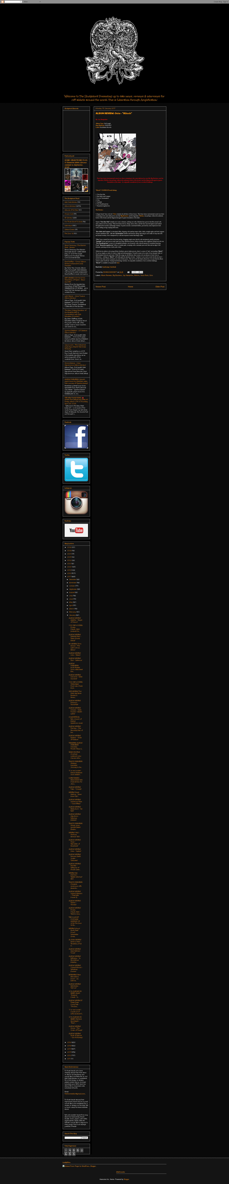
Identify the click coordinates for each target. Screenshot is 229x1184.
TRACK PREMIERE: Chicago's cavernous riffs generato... (76, 885)
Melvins (137, 275)
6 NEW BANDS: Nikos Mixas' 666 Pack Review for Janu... (76, 781)
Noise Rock (144, 275)
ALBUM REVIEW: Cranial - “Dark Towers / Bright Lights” (75, 711)
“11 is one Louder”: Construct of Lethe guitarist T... (76, 1012)
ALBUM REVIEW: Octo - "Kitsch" (75, 654)
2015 (69, 1046)
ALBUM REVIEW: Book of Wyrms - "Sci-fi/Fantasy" (76, 1036)
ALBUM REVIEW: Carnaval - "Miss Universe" (75, 677)
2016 (69, 1042)
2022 (69, 560)
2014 (69, 1049)
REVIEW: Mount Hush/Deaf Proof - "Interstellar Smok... (74, 932)
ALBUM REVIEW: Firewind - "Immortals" (75, 703)
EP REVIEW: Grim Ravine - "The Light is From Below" (75, 647)
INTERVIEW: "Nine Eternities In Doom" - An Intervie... (75, 978)
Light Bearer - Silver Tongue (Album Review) (75, 297)
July (71, 596)
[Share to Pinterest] (142, 272)
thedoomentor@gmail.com (75, 1094)
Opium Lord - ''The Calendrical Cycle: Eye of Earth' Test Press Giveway (75, 347)
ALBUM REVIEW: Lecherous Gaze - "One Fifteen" (75, 802)
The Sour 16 (69, 233)
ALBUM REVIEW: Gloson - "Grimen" (75, 903)
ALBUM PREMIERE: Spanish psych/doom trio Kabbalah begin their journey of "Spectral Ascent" (76, 381)
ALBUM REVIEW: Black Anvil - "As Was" (75, 809)
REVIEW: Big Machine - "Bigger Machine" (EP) (75, 876)
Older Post (159, 287)
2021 (69, 564)
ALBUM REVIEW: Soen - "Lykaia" (75, 850)
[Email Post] (128, 272)
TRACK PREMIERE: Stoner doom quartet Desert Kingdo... (76, 826)
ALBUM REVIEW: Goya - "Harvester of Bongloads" (75, 843)
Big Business (117, 275)
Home (130, 287)
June (71, 599)
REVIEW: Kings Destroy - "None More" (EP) (75, 794)
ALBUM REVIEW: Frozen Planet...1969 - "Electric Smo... (75, 911)
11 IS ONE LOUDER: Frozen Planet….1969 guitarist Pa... (76, 628)
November (73, 583)
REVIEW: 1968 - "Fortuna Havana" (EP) (74, 835)
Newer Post (101, 287)
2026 (69, 547)
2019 (69, 570)
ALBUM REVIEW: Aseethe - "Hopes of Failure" (75, 620)
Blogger (126, 1179)
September (73, 589)
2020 (69, 567)
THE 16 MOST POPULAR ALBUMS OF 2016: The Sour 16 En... (75, 921)
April (71, 605)
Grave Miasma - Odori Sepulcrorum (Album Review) (75, 364)
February (72, 612)
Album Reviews (106, 275)
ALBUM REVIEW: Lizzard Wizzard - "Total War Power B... (75, 894)
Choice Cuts (69, 214)
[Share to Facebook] (139, 272)
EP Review (68, 218)
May (71, 602)
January (72, 615)
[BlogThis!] (135, 272)
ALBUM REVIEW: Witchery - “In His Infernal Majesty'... (75, 959)
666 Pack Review (71, 202)
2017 (69, 577)
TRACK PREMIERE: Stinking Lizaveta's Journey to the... (76, 764)
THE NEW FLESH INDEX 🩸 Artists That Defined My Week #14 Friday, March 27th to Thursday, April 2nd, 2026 (76, 401)
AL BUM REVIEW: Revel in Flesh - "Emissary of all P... (75, 943)
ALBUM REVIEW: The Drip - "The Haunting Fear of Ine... (76, 729)
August (72, 592)
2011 (69, 1059)
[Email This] (133, 272)
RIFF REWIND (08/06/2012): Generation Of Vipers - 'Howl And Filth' (75, 280)
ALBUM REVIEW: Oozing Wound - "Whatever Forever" (76, 968)
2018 (69, 573)
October (72, 586)
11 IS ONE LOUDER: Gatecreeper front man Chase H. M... (76, 685)
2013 (69, 1052)
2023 (69, 557)
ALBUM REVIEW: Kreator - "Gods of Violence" (75, 738)
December (72, 579)
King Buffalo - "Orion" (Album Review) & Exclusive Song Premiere (75, 264)
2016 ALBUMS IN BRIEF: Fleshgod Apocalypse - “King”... (75, 1020)
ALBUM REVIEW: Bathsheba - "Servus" (75, 986)
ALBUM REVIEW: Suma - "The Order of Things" (75, 1028)
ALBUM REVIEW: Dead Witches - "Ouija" (75, 951)
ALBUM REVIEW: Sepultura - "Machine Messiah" (75, 817)
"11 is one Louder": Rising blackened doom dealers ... (75, 773)
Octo (151, 275)
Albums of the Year (71, 210)
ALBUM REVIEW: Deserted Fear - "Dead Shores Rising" (75, 637)
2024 (69, 554)
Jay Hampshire (128, 275)
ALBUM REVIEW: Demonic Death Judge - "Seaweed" (75, 857)
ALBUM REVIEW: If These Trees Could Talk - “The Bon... (75, 1003)
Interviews (68, 226)
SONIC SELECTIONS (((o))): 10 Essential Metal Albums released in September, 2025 (76, 163)
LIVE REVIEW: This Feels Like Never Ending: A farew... (75, 694)
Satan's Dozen (69, 230)
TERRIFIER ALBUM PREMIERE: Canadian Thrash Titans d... (75, 746)
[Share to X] (137, 272)
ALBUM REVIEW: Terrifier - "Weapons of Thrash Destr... (75, 867)
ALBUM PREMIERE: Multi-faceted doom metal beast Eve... (76, 667)
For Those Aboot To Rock (73, 222)
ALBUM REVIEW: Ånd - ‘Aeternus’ (75, 659)
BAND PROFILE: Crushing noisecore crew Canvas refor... (75, 755)
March (71, 609)
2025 (69, 551)
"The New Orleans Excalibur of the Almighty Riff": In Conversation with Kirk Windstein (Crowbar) (75, 313)
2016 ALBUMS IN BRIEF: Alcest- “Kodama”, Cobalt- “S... (75, 994)
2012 (69, 1055)
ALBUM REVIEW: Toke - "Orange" (75, 788)
